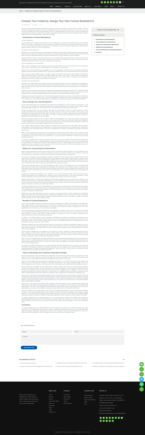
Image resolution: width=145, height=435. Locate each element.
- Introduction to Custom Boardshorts (105, 39)
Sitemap (79, 432)
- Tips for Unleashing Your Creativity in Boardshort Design (108, 49)
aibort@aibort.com (108, 408)
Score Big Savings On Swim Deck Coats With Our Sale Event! (72, 363)
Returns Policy (88, 395)
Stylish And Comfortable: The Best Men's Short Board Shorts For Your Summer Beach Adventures (109, 366)
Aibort (21, 11)
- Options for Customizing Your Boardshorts (106, 44)
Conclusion (98, 52)
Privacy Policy (88, 397)
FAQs (85, 402)
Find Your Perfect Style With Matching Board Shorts (69, 366)
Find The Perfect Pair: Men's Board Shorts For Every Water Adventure (28, 363)
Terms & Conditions (89, 399)
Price (85, 404)
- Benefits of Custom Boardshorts (104, 47)
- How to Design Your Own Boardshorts (105, 42)
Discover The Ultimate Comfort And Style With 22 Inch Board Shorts (36, 366)
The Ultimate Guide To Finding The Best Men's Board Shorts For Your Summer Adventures (109, 363)
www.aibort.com (70, 432)
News (124, 359)
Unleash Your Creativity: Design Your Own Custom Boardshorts (43, 11)
